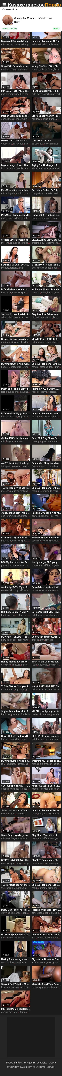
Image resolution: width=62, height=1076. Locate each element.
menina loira (38, 863)
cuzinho (29, 565)
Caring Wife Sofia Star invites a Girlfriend (46, 612)
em (3, 937)
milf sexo (5, 838)
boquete (5, 367)
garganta (43, 813)
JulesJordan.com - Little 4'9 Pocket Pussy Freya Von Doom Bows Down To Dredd (46, 488)
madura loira (13, 987)
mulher (10, 962)
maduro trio (46, 317)
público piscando (15, 317)
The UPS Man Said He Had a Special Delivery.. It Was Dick (46, 537)
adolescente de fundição (44, 69)
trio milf (36, 317)
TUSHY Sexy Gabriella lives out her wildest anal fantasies (46, 661)
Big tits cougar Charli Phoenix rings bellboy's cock (15, 165)
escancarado (7, 689)
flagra (35, 466)
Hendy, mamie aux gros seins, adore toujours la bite (15, 661)
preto (4, 565)
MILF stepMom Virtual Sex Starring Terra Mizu (15, 1009)
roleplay (14, 267)
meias (35, 714)
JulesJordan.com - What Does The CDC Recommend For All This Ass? (15, 513)
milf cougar (7, 218)
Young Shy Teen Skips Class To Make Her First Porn (46, 66)
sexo (3, 962)
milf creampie (8, 94)
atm (42, 640)
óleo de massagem (52, 540)
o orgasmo (42, 392)
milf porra (21, 615)
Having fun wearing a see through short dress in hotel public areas (15, 959)
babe (54, 267)
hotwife (5, 739)
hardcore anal (8, 615)
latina (4, 392)
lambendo (18, 143)
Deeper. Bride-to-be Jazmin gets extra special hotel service (46, 934)
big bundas (53, 813)
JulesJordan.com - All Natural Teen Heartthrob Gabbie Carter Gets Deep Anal (46, 41)
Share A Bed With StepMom (15, 984)
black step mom (16, 565)
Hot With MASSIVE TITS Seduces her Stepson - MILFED (46, 686)
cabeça (52, 590)
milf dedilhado (21, 218)
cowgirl (19, 863)
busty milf (55, 94)
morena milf (43, 94)
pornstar (36, 292)
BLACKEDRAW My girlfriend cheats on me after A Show (15, 413)
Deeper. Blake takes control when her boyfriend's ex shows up (15, 116)
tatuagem (37, 416)
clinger (24, 739)
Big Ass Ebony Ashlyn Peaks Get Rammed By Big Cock (46, 116)
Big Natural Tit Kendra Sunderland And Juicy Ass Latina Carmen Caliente (46, 959)
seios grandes (28, 44)
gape (47, 913)
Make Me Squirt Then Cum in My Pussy (46, 984)
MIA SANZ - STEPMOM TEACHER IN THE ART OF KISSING (15, 91)
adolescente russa (27, 69)
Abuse (52, 1062)
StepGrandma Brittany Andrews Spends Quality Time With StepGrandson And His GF (46, 314)
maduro (20, 193)
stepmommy (25, 1012)
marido (35, 764)
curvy (17, 44)
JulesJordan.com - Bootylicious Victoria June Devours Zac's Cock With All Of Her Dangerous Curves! (46, 810)
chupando (37, 565)
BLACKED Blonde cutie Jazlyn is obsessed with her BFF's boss (15, 289)
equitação (37, 119)
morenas (57, 491)
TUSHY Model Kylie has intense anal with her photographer (15, 488)
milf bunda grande (52, 565)
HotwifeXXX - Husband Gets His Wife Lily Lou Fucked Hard (46, 215)
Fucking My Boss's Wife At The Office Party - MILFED (46, 513)
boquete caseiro (52, 193)
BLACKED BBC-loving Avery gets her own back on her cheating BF (15, 364)
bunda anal (13, 392)
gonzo (49, 962)
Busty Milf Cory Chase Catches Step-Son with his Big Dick (46, 438)
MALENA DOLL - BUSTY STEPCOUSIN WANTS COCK (46, 785)
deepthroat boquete (42, 218)
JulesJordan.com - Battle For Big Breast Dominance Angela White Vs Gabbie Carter (46, 364)
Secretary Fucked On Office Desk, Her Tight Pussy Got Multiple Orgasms (46, 190)
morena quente (39, 590)
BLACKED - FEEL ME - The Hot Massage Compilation (15, 636)
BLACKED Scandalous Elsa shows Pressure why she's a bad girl (46, 860)
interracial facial (9, 416)
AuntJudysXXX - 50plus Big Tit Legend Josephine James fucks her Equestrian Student (15, 587)
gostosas (53, 392)
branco (25, 466)
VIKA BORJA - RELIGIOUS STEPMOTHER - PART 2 (46, 339)
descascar (19, 937)
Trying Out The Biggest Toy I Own (46, 165)
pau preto (36, 540)
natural (35, 367)
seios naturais (39, 44)
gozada (5, 789)
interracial (6, 292)
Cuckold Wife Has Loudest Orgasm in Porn (15, 438)
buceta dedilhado (45, 937)
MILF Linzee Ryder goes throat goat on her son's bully (46, 711)
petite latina (38, 913)
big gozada (29, 119)
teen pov (5, 466)
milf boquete (38, 615)
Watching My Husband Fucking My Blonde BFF (46, 761)
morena (5, 243)
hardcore (5, 714)
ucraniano (16, 466)
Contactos (42, 1062)
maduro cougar (9, 69)
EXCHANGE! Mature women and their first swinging (46, 736)
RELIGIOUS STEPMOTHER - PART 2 (46, 91)
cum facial (6, 590)
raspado (28, 863)
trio (3, 888)
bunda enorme (54, 441)
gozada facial (8, 119)
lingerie (19, 119)
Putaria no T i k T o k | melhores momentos (15, 388)
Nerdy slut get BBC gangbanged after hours (46, 562)
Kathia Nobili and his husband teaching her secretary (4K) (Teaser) (46, 289)
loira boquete (52, 615)
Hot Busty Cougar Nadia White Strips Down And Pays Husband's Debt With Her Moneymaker (15, 612)
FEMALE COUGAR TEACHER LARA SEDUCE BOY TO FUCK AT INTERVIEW (15, 264)
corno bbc (15, 739)
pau (41, 143)
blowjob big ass (9, 640)
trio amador (46, 764)
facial (34, 491)
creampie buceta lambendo (45, 243)
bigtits (24, 664)
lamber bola (20, 888)
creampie (36, 441)
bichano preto (39, 987)
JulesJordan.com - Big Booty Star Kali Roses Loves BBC (46, 885)
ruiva (43, 292)
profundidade (47, 367)
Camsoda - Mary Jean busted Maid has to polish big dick (46, 463)
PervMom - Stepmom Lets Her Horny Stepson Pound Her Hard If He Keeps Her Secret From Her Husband (15, 190)
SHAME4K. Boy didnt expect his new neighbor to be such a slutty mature (15, 66)
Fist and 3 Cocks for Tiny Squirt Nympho (46, 910)
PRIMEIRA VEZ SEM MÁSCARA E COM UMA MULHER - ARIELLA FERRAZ (46, 388)
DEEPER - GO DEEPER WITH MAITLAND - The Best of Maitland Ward (15, 140)
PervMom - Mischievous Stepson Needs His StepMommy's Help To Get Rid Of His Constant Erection (15, 215)
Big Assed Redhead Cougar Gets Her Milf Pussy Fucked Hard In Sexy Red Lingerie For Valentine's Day (15, 41)
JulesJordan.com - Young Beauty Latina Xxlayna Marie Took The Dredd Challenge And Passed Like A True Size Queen (15, 810)
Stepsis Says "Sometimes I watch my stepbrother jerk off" (15, 240)
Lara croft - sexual (41, 140)
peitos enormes (40, 689)
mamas (18, 441)
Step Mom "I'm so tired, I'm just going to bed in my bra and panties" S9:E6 (46, 835)
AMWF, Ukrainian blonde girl (15, 463)
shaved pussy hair (19, 243)
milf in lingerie (8, 193)
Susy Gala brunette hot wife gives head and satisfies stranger (46, 587)
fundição (25, 714)
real (34, 392)
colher (30, 416)
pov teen (15, 714)
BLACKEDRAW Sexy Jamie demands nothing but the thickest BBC (46, 240)
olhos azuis (44, 714)
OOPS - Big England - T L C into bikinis (15, 934)
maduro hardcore (25, 94)
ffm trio (49, 640)
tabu (3, 317)
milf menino (48, 838)
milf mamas (7, 44)
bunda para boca (29, 516)
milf (34, 94)
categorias (29, 1062)
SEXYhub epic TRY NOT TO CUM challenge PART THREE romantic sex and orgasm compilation (15, 785)
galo (21, 267)
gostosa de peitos (41, 516)
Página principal (14, 1062)
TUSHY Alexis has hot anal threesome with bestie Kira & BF (15, 885)
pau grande (21, 962)
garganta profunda (20, 367)
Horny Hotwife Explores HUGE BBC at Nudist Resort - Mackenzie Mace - (15, 736)
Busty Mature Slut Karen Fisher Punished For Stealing (15, 910)
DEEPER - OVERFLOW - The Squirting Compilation (15, 860)
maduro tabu (55, 689)
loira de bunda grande (12, 168)
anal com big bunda (41, 267)
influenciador (26, 392)
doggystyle (6, 143)
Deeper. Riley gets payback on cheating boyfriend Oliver (15, 339)
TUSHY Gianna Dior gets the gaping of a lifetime (15, 686)
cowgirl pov (7, 1012)
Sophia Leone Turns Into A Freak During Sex (15, 711)
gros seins (6, 664)
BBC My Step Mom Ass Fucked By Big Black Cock (15, 562)
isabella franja (27, 838)
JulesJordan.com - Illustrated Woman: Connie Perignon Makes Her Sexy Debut (46, 413)
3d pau (35, 143)
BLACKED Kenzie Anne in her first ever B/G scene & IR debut (15, 761)
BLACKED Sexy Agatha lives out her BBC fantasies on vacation (15, 537)
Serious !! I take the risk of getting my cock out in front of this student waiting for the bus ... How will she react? (15, 314)
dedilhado (43, 664)
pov (44, 441)
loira (3, 764)
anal (3, 516)
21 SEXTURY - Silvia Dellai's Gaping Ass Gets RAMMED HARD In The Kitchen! (46, 264)
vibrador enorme (40, 168)
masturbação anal (10, 342)
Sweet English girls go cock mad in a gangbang (15, 835)
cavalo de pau (19, 292)
